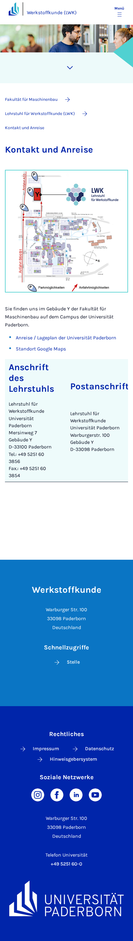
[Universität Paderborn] (66, 898)
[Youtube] (95, 794)
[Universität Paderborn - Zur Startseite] (14, 8)
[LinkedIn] (76, 794)
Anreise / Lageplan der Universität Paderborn (66, 338)
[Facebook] (56, 794)
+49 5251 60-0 (66, 864)
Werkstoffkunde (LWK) (52, 12)
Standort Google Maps (41, 349)
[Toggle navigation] (70, 68)
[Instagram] (37, 794)
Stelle (73, 662)
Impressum (46, 748)
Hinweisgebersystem (73, 759)
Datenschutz (99, 748)
